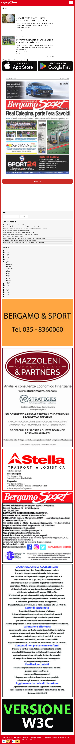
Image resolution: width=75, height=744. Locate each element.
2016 (7, 289)
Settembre (9, 268)
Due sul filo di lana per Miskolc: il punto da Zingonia (15, 224)
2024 (7, 254)
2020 (7, 261)
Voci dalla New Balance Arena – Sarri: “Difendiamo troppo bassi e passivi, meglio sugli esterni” (24, 238)
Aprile (8, 277)
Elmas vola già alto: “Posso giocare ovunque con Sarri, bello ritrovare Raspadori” (21, 226)
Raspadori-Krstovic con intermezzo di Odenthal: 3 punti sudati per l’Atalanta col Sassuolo (23, 242)
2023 (7, 256)
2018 (7, 285)
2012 (7, 296)
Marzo (8, 278)
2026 (7, 251)
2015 (7, 291)
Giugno (8, 273)
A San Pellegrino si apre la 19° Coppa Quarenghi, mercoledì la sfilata (18, 232)
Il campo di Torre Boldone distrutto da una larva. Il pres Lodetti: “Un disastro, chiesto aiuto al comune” (26, 228)
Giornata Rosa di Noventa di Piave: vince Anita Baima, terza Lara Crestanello (20, 234)
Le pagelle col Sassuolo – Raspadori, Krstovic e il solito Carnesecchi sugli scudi (20, 240)
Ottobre (8, 266)
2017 (7, 287)
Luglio (8, 271)
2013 (7, 294)
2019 (7, 284)
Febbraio (9, 280)
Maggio (8, 275)
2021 (7, 259)
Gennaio (8, 282)
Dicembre (9, 263)
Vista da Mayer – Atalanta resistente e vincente (13, 236)
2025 (7, 252)
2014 (7, 292)
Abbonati (37, 181)
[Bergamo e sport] (37, 322)
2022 (7, 258)
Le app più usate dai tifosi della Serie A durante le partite (16, 230)
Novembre (9, 265)
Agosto (8, 270)
